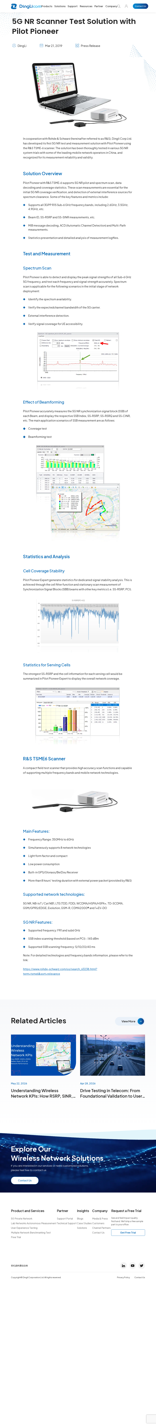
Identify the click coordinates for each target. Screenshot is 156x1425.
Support (73, 6)
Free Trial (16, 1237)
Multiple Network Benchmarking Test (31, 1232)
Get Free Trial (128, 1232)
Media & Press (100, 1218)
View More (128, 1021)
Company (111, 6)
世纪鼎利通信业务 (19, 1265)
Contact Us (140, 6)
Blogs (80, 1218)
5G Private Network (21, 1218)
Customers (98, 1223)
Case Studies (84, 1223)
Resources (86, 6)
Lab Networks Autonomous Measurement (33, 1223)
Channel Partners (101, 1227)
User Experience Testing (24, 1227)
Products (46, 6)
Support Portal (65, 1218)
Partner (98, 6)
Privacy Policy (123, 1277)
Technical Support (66, 1223)
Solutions (60, 6)
